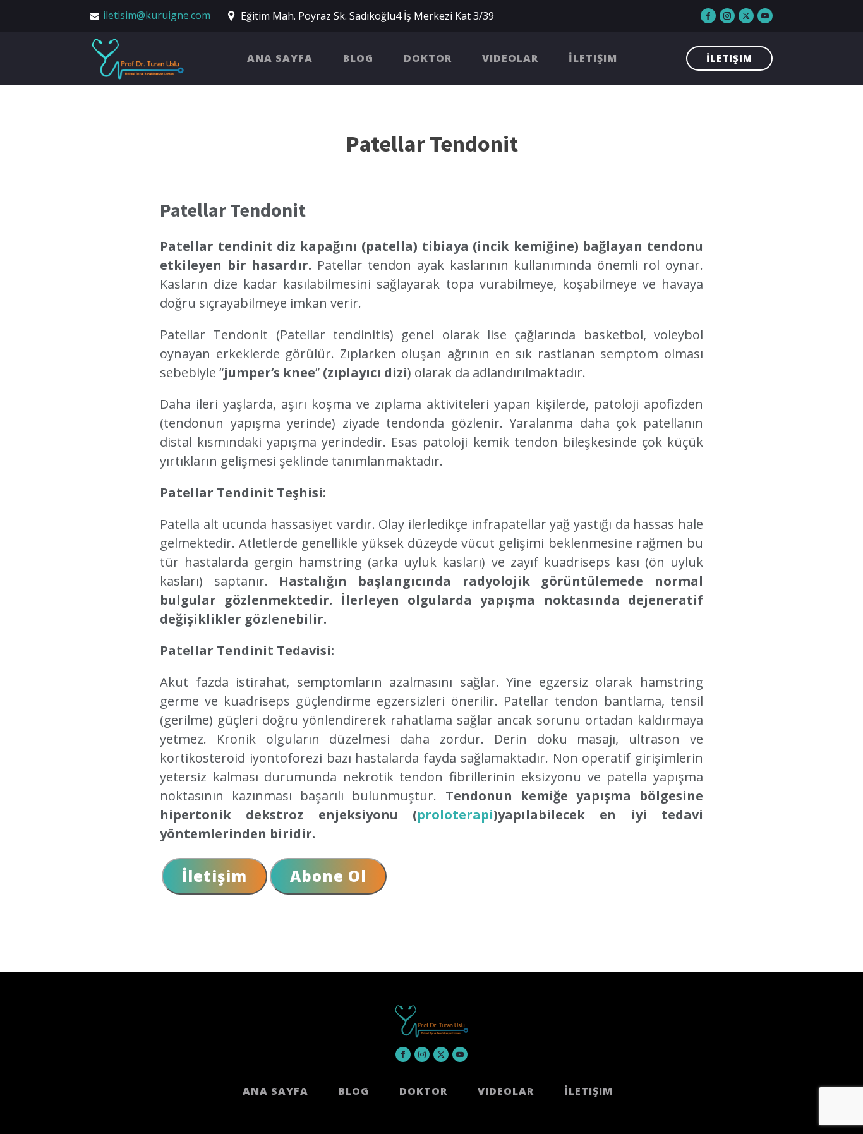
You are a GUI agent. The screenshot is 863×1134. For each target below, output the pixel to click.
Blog (358, 58)
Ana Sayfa (280, 58)
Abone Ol (328, 876)
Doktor (428, 58)
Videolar (510, 58)
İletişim (593, 58)
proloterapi (455, 814)
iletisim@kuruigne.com (156, 15)
